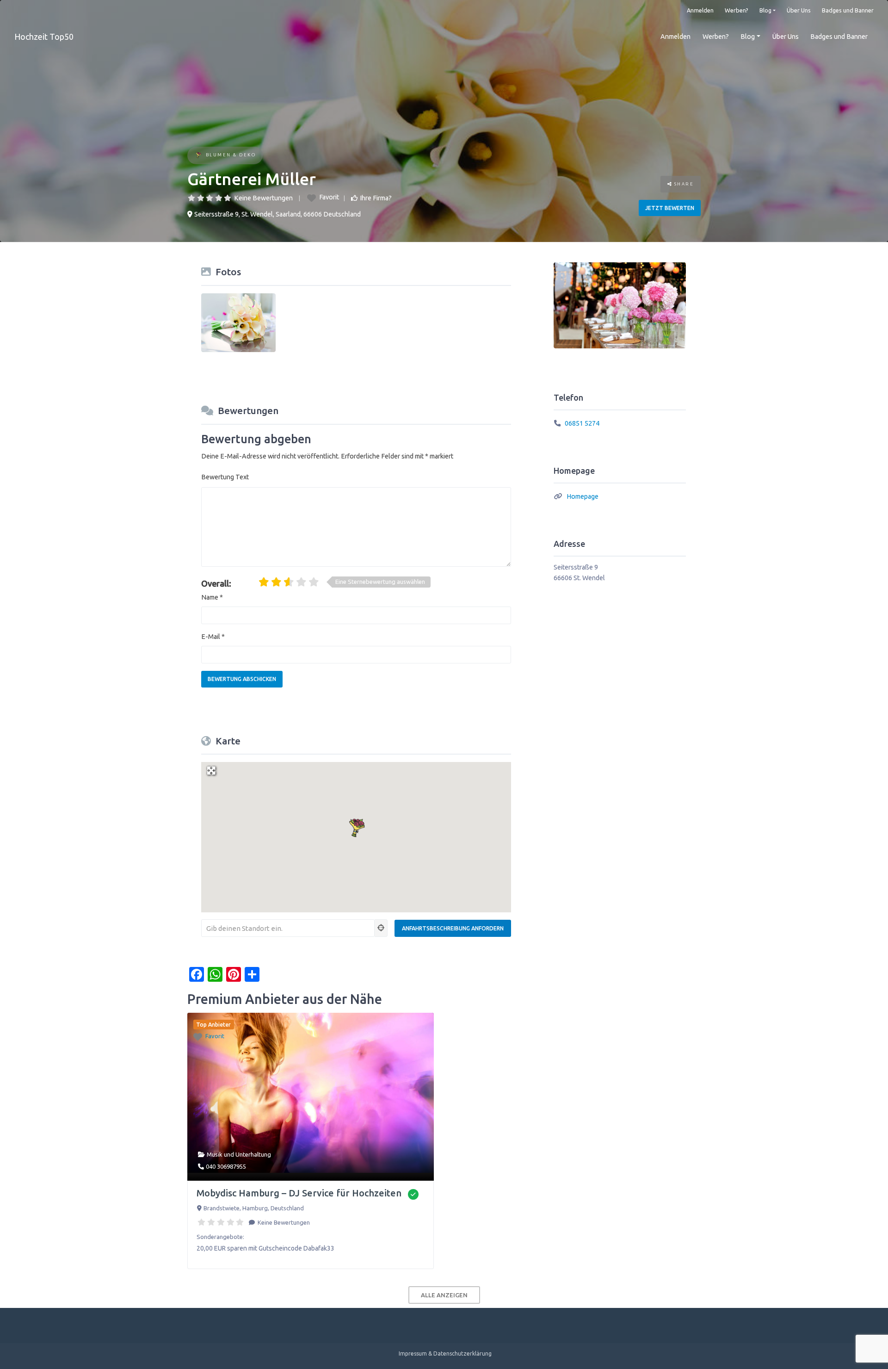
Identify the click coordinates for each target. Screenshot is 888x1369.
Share (683, 183)
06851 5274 (582, 423)
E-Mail (213, 636)
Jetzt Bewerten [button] (669, 208)
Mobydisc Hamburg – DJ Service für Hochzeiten (299, 1193)
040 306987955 (226, 1166)
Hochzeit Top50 (44, 36)
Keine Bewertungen (263, 198)
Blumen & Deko (231, 154)
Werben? (736, 10)
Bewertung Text (225, 477)
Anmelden (700, 10)
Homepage (582, 496)
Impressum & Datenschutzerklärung (445, 1353)
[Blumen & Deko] (198, 155)
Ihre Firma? (376, 198)
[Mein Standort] (381, 928)
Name (212, 597)
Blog (765, 10)
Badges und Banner (848, 10)
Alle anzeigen (444, 1295)
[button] (356, 827)
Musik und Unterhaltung (239, 1154)
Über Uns (799, 10)
